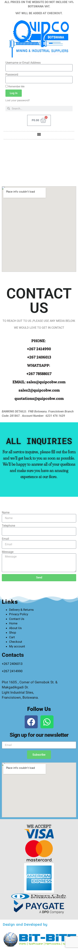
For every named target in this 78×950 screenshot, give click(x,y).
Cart (12, 637)
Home (13, 623)
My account (17, 646)
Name (5, 512)
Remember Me (16, 86)
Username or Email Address (23, 62)
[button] (39, 134)
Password (11, 74)
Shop (12, 632)
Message (7, 552)
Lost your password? (17, 100)
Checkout (15, 641)
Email (5, 538)
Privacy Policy (18, 614)
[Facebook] (31, 721)
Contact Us (16, 619)
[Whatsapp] (47, 721)
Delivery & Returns (21, 609)
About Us (15, 628)
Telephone (8, 525)
